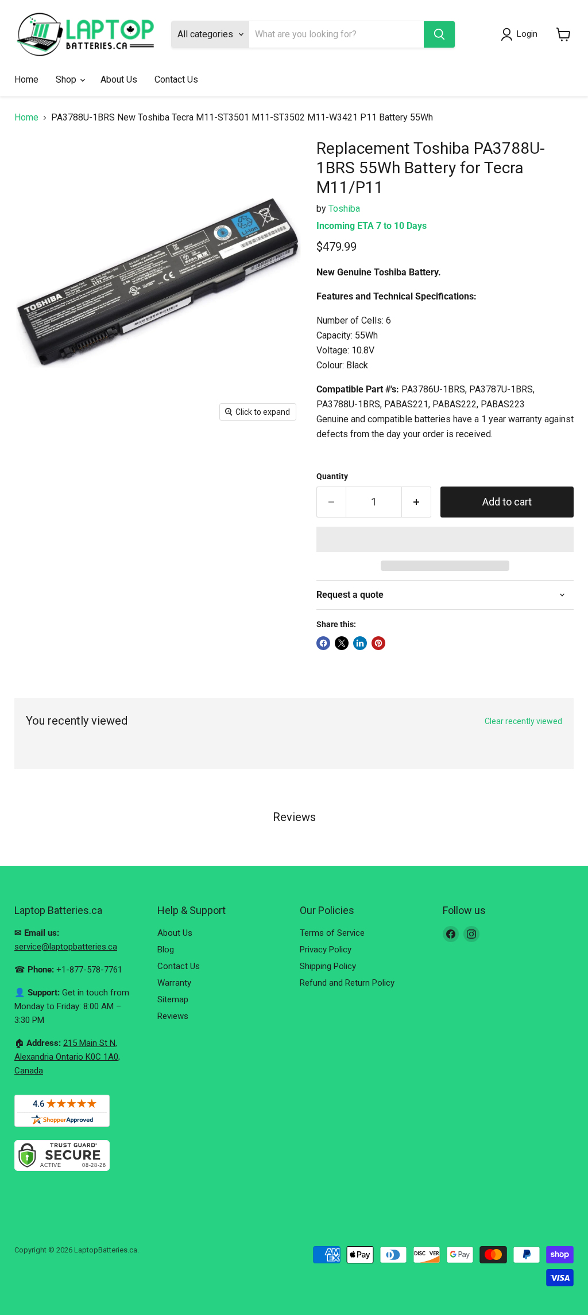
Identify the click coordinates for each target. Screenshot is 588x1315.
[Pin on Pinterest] (378, 643)
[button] (445, 539)
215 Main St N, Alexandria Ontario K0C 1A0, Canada (67, 1057)
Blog (165, 949)
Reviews (172, 1016)
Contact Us (176, 79)
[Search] (439, 34)
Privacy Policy (325, 949)
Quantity (332, 476)
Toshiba (344, 208)
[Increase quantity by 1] (416, 502)
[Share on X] (342, 643)
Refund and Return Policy (347, 983)
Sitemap (172, 999)
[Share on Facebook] (323, 643)
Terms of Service (332, 933)
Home (26, 79)
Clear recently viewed (523, 721)
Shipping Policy (328, 966)
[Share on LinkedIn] (360, 643)
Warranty (174, 983)
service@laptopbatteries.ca (65, 946)
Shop (67, 79)
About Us (118, 79)
